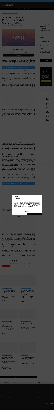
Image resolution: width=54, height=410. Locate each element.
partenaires (18, 198)
